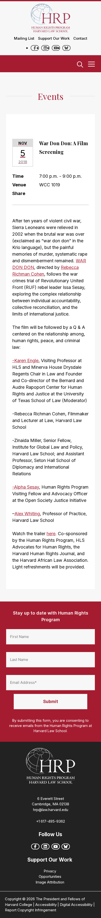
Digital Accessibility (76, 904)
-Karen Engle (25, 360)
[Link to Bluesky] (66, 48)
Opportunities (50, 876)
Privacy (50, 871)
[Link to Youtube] (56, 48)
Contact (80, 38)
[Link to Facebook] (35, 48)
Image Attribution (50, 882)
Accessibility (46, 904)
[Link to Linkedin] (45, 48)
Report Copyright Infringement (30, 910)
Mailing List (24, 38)
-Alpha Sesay (25, 487)
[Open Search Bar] (80, 65)
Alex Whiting (27, 513)
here (51, 533)
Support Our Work (54, 38)
